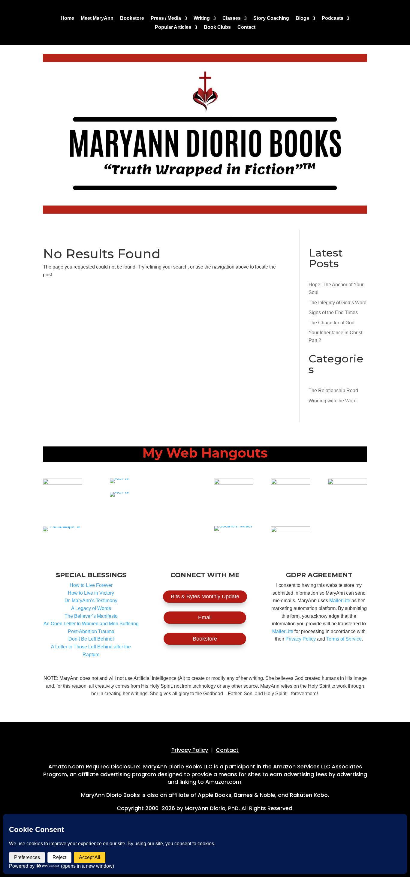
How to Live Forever (91, 585)
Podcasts (332, 18)
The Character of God (331, 322)
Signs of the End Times (333, 312)
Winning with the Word (333, 400)
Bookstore (132, 18)
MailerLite (339, 600)
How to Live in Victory (91, 593)
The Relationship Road (333, 390)
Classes (231, 18)
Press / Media (166, 18)
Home (67, 18)
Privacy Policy (300, 638)
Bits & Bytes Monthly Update (205, 596)
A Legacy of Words (91, 608)
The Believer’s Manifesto (91, 616)
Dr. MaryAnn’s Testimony (91, 600)
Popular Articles (173, 27)
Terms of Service (344, 638)
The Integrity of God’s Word (337, 302)
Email (205, 617)
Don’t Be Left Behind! (91, 638)
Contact (246, 27)
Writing (202, 18)
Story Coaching (271, 18)
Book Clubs (217, 27)
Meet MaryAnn (97, 18)
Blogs (302, 18)
